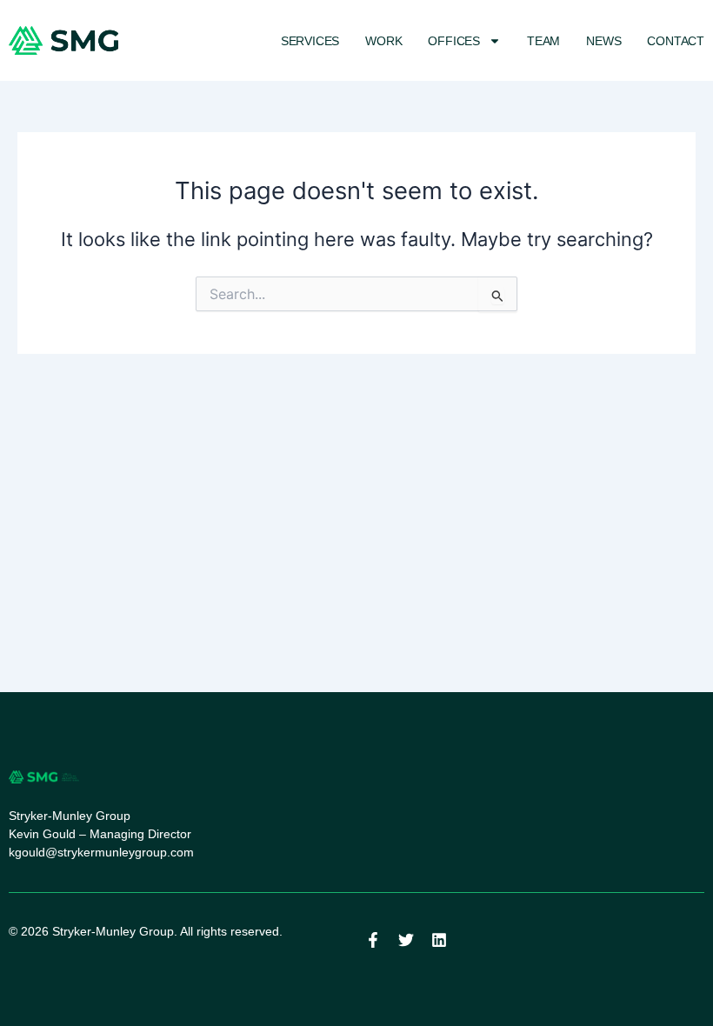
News (603, 41)
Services (310, 41)
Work (383, 41)
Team (543, 41)
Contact (675, 41)
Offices (454, 41)
